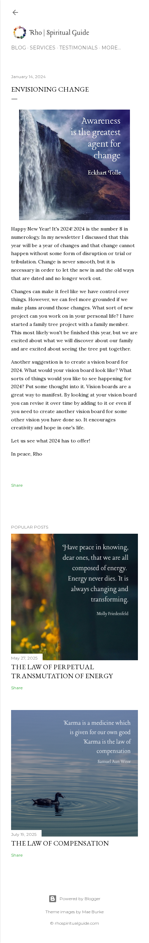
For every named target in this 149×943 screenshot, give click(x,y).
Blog (18, 48)
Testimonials (78, 48)
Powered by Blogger (80, 898)
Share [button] (17, 485)
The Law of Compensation (60, 843)
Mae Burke (93, 911)
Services (42, 48)
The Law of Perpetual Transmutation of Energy (62, 671)
